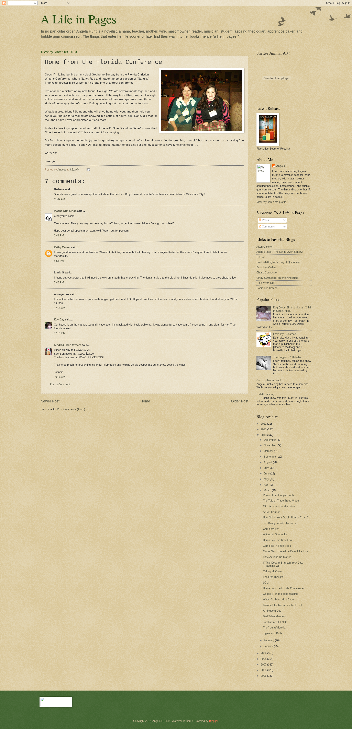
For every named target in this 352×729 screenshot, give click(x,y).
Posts (265, 220)
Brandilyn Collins (266, 267)
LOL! (266, 582)
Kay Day (59, 319)
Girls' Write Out (265, 282)
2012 (264, 423)
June (267, 473)
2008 (264, 658)
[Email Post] (88, 169)
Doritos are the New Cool (277, 540)
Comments (268, 226)
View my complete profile (271, 201)
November (270, 445)
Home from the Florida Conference (283, 588)
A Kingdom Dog (272, 610)
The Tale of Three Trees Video (281, 500)
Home (145, 401)
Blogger (213, 720)
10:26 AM (59, 376)
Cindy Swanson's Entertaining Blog (277, 277)
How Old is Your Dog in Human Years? (285, 517)
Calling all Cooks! (273, 571)
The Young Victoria (274, 627)
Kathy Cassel (62, 247)
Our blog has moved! (268, 380)
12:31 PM (59, 333)
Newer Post (50, 401)
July (267, 467)
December (270, 439)
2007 (264, 664)
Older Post (239, 401)
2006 (264, 670)
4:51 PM (59, 260)
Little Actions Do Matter (277, 556)
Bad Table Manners (274, 616)
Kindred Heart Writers (67, 344)
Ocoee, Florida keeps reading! (280, 593)
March (268, 490)
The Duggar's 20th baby (287, 357)
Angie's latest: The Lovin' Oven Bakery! (279, 251)
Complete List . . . (273, 528)
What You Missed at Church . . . (282, 599)
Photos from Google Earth (278, 495)
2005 (264, 675)
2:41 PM (59, 235)
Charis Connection (267, 272)
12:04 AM (59, 307)
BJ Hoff (260, 257)
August (268, 462)
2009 (264, 653)
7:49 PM (59, 282)
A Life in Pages (78, 19)
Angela (280, 165)
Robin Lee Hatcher (267, 288)
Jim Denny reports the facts (279, 523)
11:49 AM (59, 199)
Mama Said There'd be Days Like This (285, 551)
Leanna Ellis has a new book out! (282, 605)
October (269, 450)
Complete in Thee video (277, 545)
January (269, 646)
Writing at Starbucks (275, 534)
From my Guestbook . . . (287, 334)
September (270, 456)
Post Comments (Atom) (71, 409)
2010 (264, 435)
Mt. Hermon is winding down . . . (282, 506)
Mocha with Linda (65, 210)
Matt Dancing (266, 394)
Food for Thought (273, 576)
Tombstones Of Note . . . (277, 622)
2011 (264, 429)
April (267, 484)
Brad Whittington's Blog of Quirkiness (278, 262)
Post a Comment (60, 384)
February (269, 640)
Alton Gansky (264, 246)
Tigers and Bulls (272, 633)
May (267, 479)
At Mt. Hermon (271, 512)
